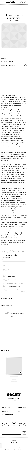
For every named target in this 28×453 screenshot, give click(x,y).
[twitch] (20, 424)
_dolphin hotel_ (7, 257)
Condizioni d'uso (10, 447)
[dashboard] (26, 2)
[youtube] (14, 424)
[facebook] (3, 424)
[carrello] (21, 2)
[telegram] (25, 424)
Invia (12, 316)
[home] (10, 2)
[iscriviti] (24, 433)
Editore (13, 441)
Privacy (1, 446)
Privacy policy (18, 447)
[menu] (2, 2)
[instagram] (8, 424)
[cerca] (23, 2)
